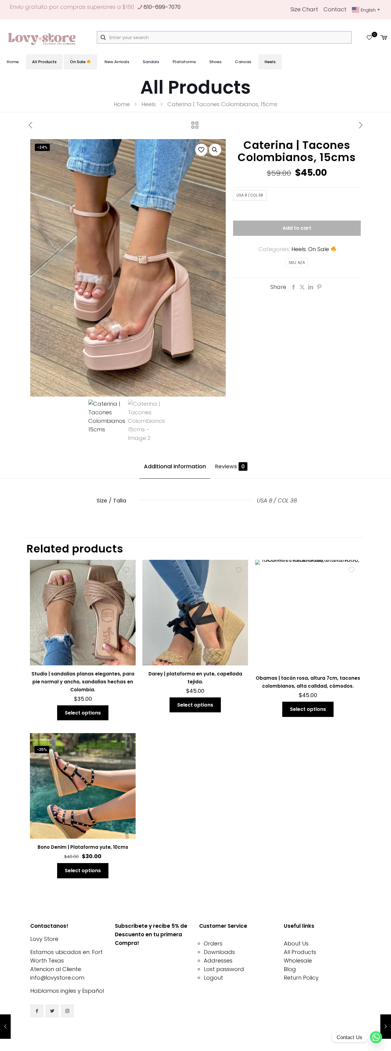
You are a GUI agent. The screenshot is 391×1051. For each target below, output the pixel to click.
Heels (148, 104)
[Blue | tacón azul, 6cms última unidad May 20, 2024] (5, 1026)
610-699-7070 (162, 7)
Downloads (219, 952)
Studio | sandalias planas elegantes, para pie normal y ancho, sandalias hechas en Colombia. (82, 682)
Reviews (230, 466)
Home (122, 104)
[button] (215, 150)
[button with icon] (36, 1010)
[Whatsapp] (376, 1037)
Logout (213, 977)
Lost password (224, 969)
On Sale (319, 249)
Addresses (218, 960)
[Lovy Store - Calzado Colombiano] (43, 37)
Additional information (175, 466)
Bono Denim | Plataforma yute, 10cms (83, 847)
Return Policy (301, 977)
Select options (83, 712)
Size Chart (304, 9)
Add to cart (297, 228)
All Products (300, 952)
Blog (290, 969)
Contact (334, 9)
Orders (213, 943)
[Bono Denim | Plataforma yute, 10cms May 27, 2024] (385, 1026)
